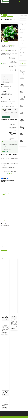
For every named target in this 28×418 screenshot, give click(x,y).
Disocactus (21, 86)
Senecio (21, 140)
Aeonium (21, 70)
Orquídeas (21, 55)
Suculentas (6, 41)
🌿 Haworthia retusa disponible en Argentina (7, 79)
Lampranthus (21, 112)
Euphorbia (21, 93)
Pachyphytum (22, 121)
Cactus (21, 50)
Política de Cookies (3, 413)
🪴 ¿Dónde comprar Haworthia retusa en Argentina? (7, 81)
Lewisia (21, 114)
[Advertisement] (14, 8)
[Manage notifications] (1, 416)
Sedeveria (21, 133)
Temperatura (4, 77)
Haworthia (21, 105)
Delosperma (21, 84)
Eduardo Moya (4, 22)
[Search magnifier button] (26, 17)
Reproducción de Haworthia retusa (5, 82)
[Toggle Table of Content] (11, 74)
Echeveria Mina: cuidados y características (22, 37)
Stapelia (21, 142)
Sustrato (3, 78)
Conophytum (21, 79)
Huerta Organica (22, 52)
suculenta (11, 45)
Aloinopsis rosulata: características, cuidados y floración (22, 44)
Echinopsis (21, 91)
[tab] (19, 1)
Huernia (21, 107)
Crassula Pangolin (22, 40)
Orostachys (21, 119)
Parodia (21, 126)
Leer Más (5, 332)
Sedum (21, 135)
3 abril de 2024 (13, 316)
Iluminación (4, 76)
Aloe (24, 72)
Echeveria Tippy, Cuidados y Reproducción (22, 32)
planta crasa (5, 50)
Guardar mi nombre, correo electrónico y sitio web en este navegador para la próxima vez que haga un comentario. (8, 248)
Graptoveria (21, 100)
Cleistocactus (21, 77)
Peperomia (21, 128)
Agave (21, 72)
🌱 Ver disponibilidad (4, 151)
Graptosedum (21, 98)
